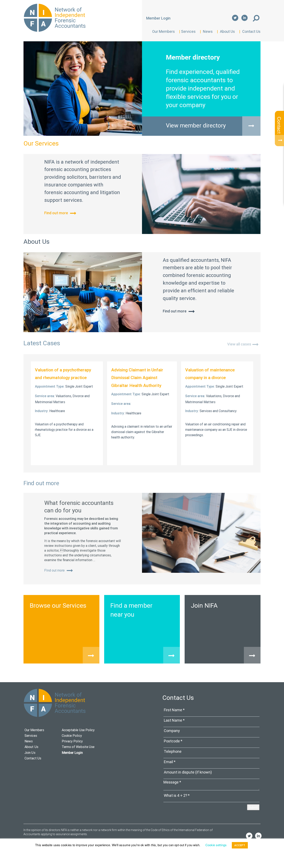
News (208, 31)
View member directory (196, 125)
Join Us (30, 752)
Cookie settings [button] (216, 845)
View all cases (239, 344)
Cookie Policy (72, 735)
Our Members (163, 31)
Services (188, 31)
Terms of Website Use (78, 747)
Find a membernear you (131, 610)
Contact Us (251, 31)
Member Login (158, 18)
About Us (227, 31)
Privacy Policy (72, 741)
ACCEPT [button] (239, 845)
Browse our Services (58, 605)
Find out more (56, 213)
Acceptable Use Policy (78, 730)
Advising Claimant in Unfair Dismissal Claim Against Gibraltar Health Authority (137, 377)
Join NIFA (204, 605)
